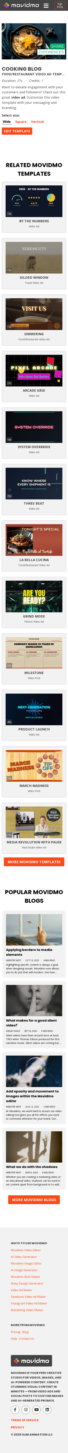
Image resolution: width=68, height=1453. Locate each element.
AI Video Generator (24, 1257)
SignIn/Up (60, 5)
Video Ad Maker (21, 1290)
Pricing (15, 1332)
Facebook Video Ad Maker (28, 1297)
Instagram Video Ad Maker (29, 1303)
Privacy (17, 1427)
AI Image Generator (24, 1270)
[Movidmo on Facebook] (15, 1410)
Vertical (37, 121)
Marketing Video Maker (27, 1310)
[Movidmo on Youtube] (36, 1410)
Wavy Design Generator (27, 1283)
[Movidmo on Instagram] (26, 1410)
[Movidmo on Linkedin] (47, 1410)
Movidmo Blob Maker (25, 1277)
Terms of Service (25, 1420)
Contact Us (26, 1339)
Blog (25, 1332)
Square (20, 121)
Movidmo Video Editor (26, 1250)
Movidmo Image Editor (26, 1263)
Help (14, 1339)
